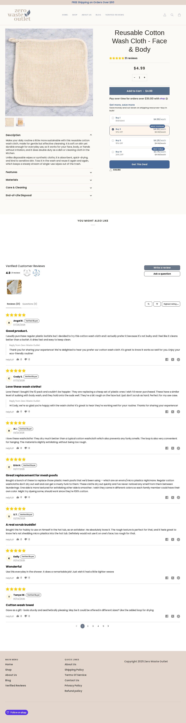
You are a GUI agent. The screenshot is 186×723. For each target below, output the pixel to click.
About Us (11, 675)
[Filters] (157, 304)
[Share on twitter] (172, 359)
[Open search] (148, 304)
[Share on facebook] (167, 359)
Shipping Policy (74, 669)
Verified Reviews (15, 685)
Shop (8, 669)
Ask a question (162, 273)
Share (117, 169)
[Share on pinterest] (178, 359)
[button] (75, 15)
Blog (8, 680)
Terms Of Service (75, 675)
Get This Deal (139, 164)
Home (9, 664)
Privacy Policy (73, 685)
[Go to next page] (109, 626)
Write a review (162, 267)
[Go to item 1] (14, 287)
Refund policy (73, 691)
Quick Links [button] (72, 659)
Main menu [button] (11, 659)
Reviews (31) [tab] (13, 303)
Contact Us (72, 680)
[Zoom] (49, 72)
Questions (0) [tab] (29, 303)
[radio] (139, 119)
